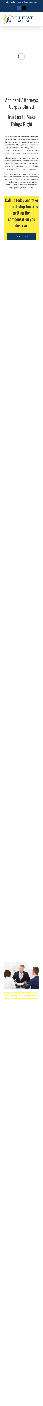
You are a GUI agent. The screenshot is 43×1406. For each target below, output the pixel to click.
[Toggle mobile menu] (38, 16)
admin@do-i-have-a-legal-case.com (22, 2)
